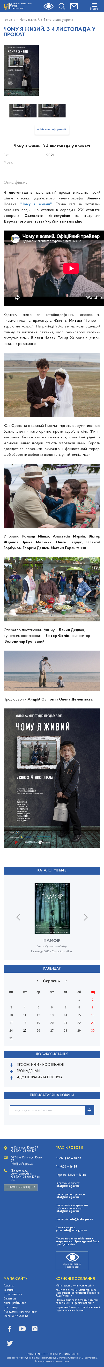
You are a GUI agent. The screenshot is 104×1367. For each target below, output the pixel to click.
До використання (52, 1054)
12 (38, 1015)
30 (93, 1030)
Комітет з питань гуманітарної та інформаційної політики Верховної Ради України (78, 1293)
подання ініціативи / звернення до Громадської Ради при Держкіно (77, 1241)
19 (38, 1023)
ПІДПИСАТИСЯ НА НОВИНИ (52, 1095)
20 (52, 1023)
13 (52, 1015)
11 (24, 1015)
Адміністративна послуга (40, 1077)
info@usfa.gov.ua (67, 1186)
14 (65, 1015)
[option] (52, 70)
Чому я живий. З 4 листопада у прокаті (47, 20)
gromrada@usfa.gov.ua (71, 1230)
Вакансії (9, 1290)
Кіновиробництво (15, 1303)
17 (11, 1023)
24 (11, 1030)
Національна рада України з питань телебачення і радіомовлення (77, 1302)
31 (11, 1038)
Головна (9, 20)
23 (93, 1023)
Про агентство (13, 1294)
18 (25, 1023)
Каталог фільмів (52, 870)
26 (38, 1030)
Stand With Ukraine (16, 1316)
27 (52, 1030)
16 (93, 1015)
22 (79, 1023)
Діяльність (10, 1298)
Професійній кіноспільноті (40, 1065)
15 (79, 1015)
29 (79, 1030)
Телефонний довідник (20, 1187)
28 (65, 1030)
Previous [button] (18, 917)
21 (65, 1023)
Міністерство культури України (75, 1285)
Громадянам (28, 1071)
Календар (52, 969)
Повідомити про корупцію (20, 1311)
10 (11, 1015)
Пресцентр (10, 1307)
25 (25, 1030)
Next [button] (85, 917)
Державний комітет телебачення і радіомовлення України (78, 1309)
